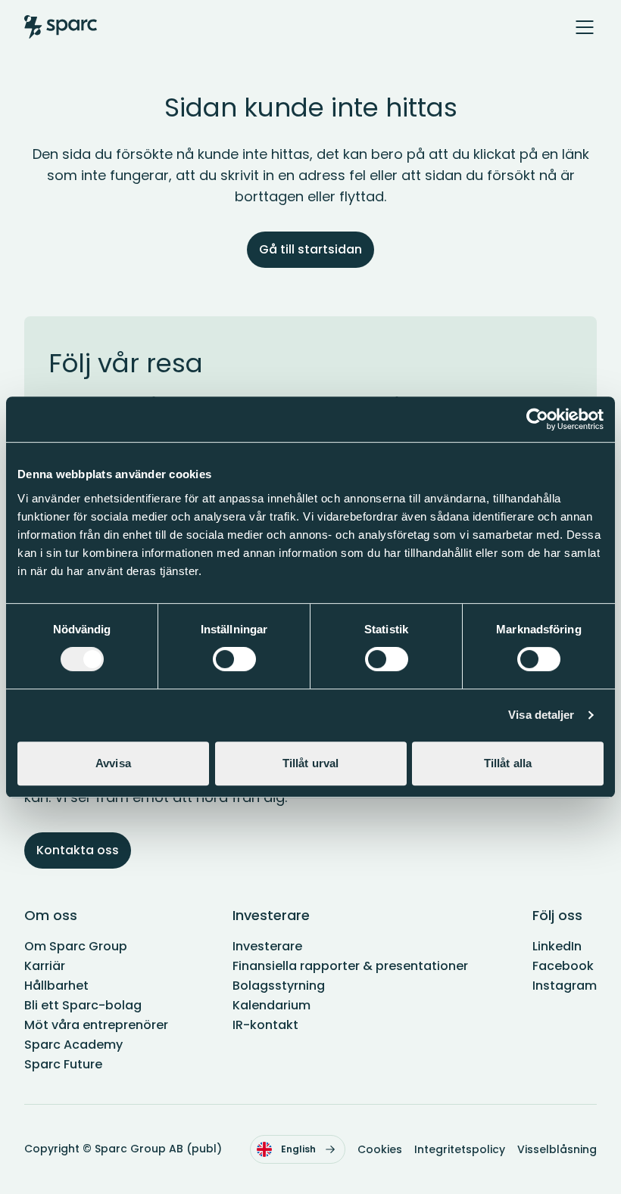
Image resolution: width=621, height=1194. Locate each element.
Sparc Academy (73, 1044)
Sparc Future (63, 1064)
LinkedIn (557, 946)
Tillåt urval (310, 763)
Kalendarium (271, 1005)
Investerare (267, 946)
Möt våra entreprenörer (96, 1025)
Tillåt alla (508, 763)
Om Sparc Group (75, 946)
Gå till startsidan (310, 249)
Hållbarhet (56, 985)
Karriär (44, 966)
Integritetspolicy (459, 1149)
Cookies (379, 1149)
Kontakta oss (77, 850)
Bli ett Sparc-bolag (83, 1005)
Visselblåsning (557, 1149)
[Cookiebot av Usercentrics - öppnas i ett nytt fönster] (537, 419)
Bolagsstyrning (278, 985)
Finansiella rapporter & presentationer (350, 966)
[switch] (234, 659)
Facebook (563, 966)
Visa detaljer (541, 714)
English (298, 1149)
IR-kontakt (265, 1025)
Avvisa (113, 763)
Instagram (564, 985)
